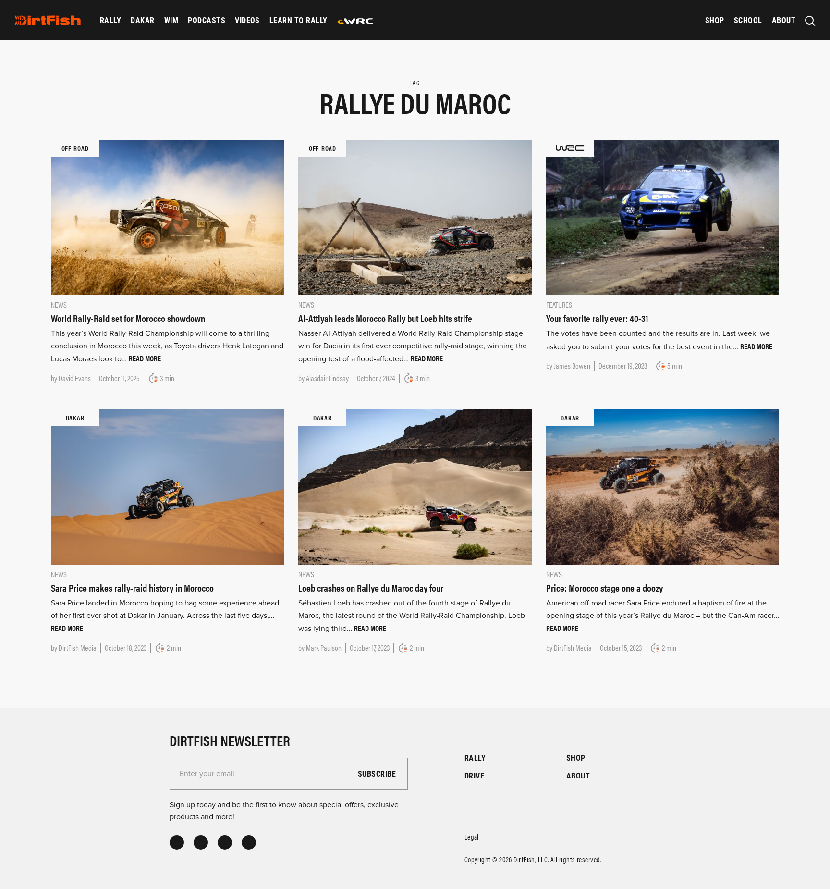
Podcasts (206, 20)
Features (559, 304)
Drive (474, 775)
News (59, 304)
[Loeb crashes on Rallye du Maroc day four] (414, 486)
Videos (247, 20)
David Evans (75, 377)
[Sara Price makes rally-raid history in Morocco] (167, 486)
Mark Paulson (324, 647)
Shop (714, 20)
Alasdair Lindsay (327, 377)
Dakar (142, 20)
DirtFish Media (78, 647)
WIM (171, 20)
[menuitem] (110, 20)
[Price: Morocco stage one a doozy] (662, 486)
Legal (471, 836)
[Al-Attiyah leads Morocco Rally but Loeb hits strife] (414, 217)
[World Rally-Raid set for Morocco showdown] (167, 217)
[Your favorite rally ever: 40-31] (662, 217)
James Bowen (572, 365)
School (748, 20)
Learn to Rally (298, 20)
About (783, 20)
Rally (110, 20)
